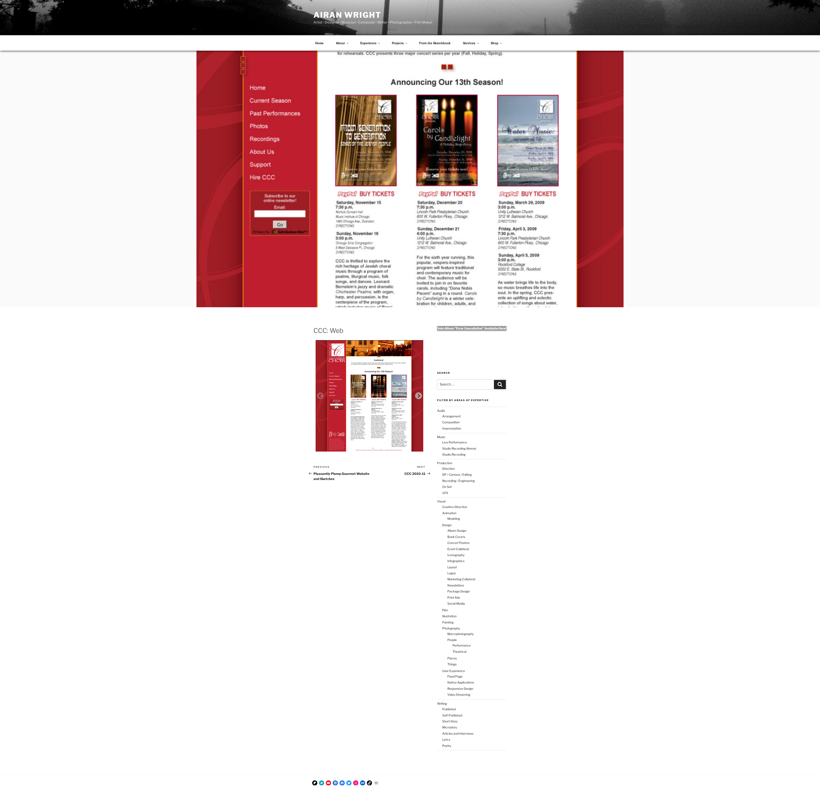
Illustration (449, 616)
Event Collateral (458, 549)
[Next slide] (418, 395)
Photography (451, 628)
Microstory (449, 727)
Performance (461, 645)
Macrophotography (460, 634)
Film (445, 610)
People (452, 640)
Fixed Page (455, 676)
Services (469, 43)
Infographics (455, 561)
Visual (441, 501)
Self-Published (452, 715)
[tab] (366, 448)
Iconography (455, 555)
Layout (452, 567)
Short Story (450, 721)
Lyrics (446, 739)
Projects (398, 43)
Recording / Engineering (458, 481)
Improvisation (451, 428)
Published (449, 709)
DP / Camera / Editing (457, 474)
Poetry (446, 745)
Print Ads (453, 597)
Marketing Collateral (461, 579)
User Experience (453, 671)
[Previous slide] (320, 395)
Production (444, 463)
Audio (441, 410)
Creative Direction (454, 507)
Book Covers (456, 537)
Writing (442, 703)
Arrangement (451, 416)
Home (319, 43)
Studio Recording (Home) (459, 448)
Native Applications (460, 682)
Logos (451, 573)
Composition (451, 422)
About (340, 43)
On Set (447, 487)
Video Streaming (458, 694)
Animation (449, 513)
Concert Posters (458, 543)
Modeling (453, 518)
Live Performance (454, 442)
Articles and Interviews (457, 733)
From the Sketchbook (435, 43)
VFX (445, 493)
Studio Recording (454, 454)
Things (452, 664)
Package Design (458, 591)
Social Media (456, 603)
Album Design (456, 530)
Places (452, 658)
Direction (448, 468)
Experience (368, 43)
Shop (494, 43)
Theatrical (459, 651)
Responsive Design (460, 688)
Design (447, 525)
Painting (448, 622)
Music (441, 437)
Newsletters (455, 585)
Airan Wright (347, 15)
